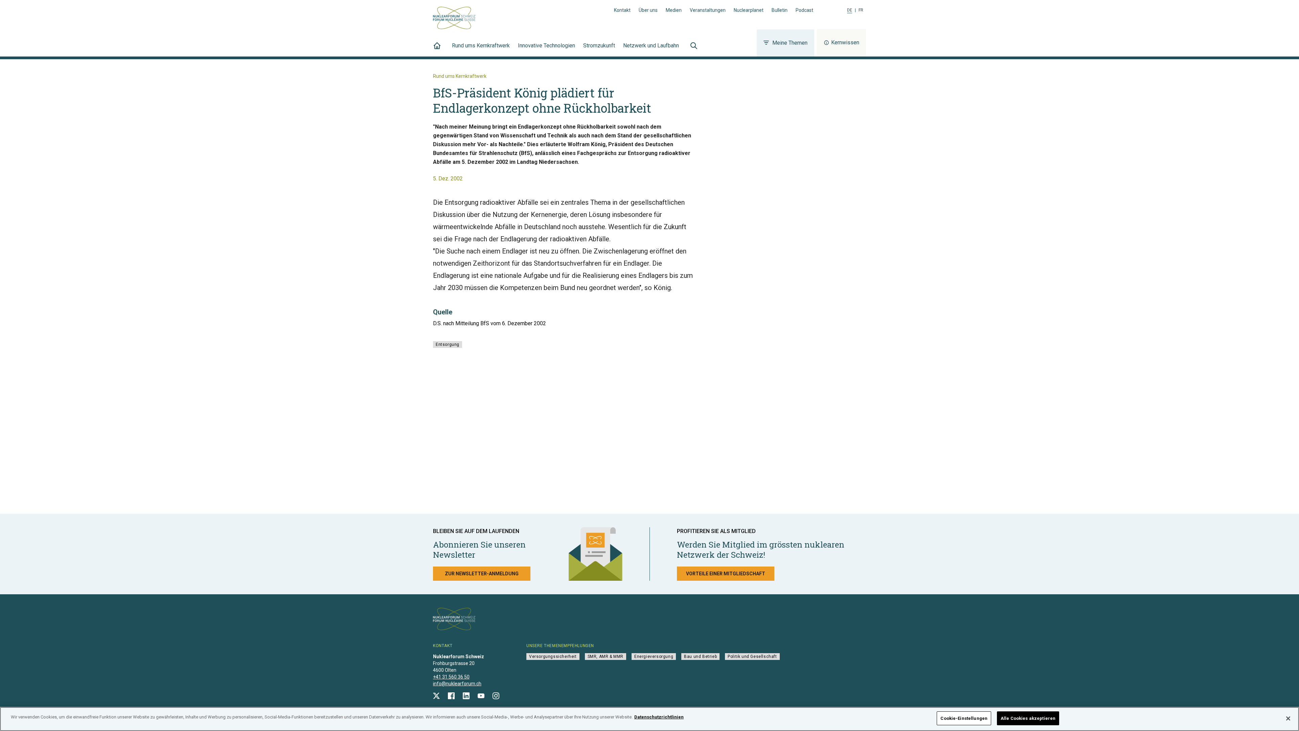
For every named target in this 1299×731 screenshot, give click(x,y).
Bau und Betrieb (700, 656)
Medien (674, 10)
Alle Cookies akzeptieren (1028, 718)
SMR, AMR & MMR (605, 656)
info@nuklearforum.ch (457, 683)
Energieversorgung (653, 656)
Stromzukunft (599, 45)
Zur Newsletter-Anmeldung (482, 573)
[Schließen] (1288, 718)
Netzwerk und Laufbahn (651, 45)
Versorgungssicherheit (553, 656)
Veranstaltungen (708, 10)
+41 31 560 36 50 (451, 677)
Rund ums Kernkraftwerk (481, 45)
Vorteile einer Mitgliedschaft (725, 573)
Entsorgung (447, 344)
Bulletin (780, 10)
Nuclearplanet (749, 10)
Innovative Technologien (546, 45)
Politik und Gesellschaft (752, 656)
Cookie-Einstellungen (963, 718)
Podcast (804, 10)
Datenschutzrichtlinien (659, 716)
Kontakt (622, 10)
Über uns (648, 10)
